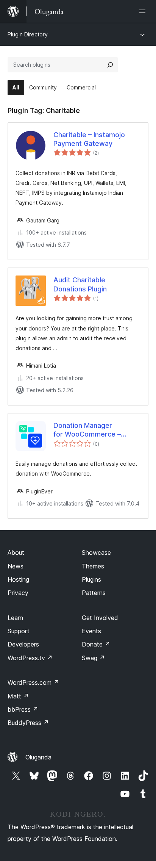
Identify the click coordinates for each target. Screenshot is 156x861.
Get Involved (100, 617)
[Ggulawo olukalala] (144, 11)
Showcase (96, 552)
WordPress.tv (30, 658)
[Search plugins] (110, 64)
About (16, 552)
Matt (18, 696)
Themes (93, 566)
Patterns (94, 592)
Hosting (18, 579)
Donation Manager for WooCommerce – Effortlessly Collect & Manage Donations (87, 430)
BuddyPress (28, 722)
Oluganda (38, 757)
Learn (15, 617)
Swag (93, 658)
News (15, 566)
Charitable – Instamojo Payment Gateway (89, 139)
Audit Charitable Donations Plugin (80, 284)
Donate (96, 644)
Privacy (18, 592)
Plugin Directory (28, 34)
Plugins (91, 579)
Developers (23, 644)
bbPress (23, 709)
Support (19, 631)
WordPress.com (33, 682)
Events (91, 631)
